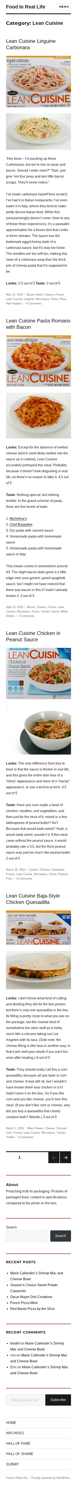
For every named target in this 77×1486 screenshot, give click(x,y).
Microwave (42, 299)
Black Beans (35, 1128)
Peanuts (63, 874)
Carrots (33, 869)
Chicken (45, 869)
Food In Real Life (25, 7)
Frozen (59, 294)
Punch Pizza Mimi (24, 1303)
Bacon (31, 294)
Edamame (58, 869)
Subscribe (58, 1400)
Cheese (49, 294)
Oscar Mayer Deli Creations (31, 1297)
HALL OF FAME (18, 1443)
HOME (11, 1422)
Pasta (54, 299)
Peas (63, 299)
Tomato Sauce (50, 611)
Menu (64, 6)
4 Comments (34, 303)
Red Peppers (14, 303)
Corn (9, 1132)
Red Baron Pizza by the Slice (32, 1309)
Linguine (29, 299)
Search (11, 1227)
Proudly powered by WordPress (50, 1477)
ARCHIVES (15, 1433)
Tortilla (10, 1137)
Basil (39, 294)
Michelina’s (18, 518)
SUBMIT (12, 1464)
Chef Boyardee (21, 524)
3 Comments (26, 616)
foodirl (15, 1343)
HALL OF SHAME (19, 1454)
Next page (65, 1157)
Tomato (61, 1132)
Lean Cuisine (14, 299)
